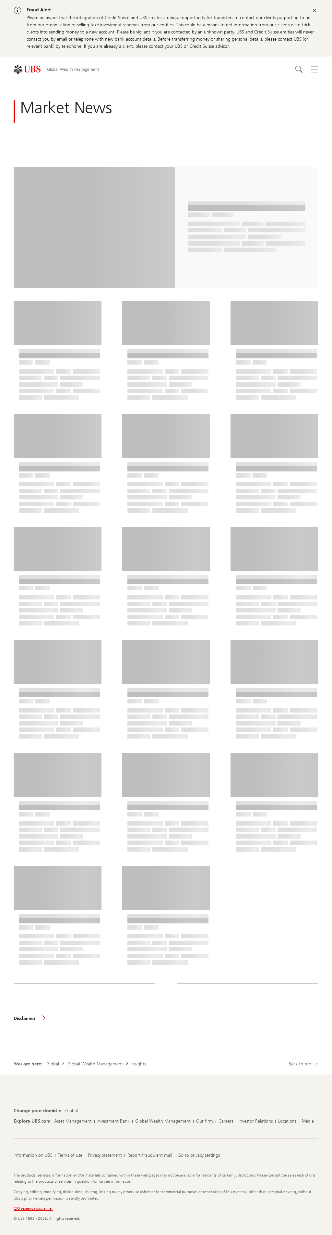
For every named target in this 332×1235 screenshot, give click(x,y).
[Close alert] (314, 10)
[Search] (299, 69)
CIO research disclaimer (33, 1208)
